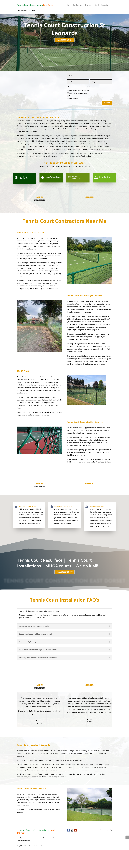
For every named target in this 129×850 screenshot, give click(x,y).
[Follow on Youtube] (75, 830)
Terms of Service (97, 830)
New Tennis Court (31, 232)
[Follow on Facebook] (68, 830)
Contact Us (104, 5)
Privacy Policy (108, 830)
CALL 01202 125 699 (64, 40)
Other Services (73, 98)
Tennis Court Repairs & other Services (85, 422)
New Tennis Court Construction (79, 90)
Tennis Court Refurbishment (78, 93)
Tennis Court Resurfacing (84, 295)
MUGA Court (73, 96)
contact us (21, 777)
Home (69, 5)
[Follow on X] (72, 830)
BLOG (97, 5)
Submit (107, 102)
